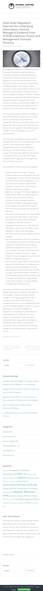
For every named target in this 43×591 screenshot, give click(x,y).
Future (26, 481)
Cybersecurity (12, 478)
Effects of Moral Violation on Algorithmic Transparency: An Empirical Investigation (32, 347)
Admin (19, 46)
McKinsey (27, 496)
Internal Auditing (8, 441)
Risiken (12, 499)
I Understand (24, 589)
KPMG (6, 495)
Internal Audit (28, 485)
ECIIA (4, 481)
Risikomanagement (26, 499)
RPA (39, 499)
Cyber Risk (30, 474)
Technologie (19, 503)
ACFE (4, 470)
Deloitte (22, 477)
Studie (9, 503)
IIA (18, 485)
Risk (35, 499)
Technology (7, 455)
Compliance (14, 470)
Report (8, 499)
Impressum (29, 537)
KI (37, 492)
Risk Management (9, 446)
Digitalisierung (31, 478)
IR (36, 492)
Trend (31, 503)
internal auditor (8, 492)
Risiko (16, 499)
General (17, 336)
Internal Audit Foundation (27, 488)
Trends (36, 503)
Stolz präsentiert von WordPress (21, 584)
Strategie (5, 503)
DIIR (37, 478)
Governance (7, 436)
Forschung (14, 481)
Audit (7, 470)
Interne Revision (24, 492)
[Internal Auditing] (21, 9)
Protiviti (34, 496)
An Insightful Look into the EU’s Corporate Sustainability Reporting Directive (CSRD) (12, 347)
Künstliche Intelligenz (16, 496)
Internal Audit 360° (10, 488)
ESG (7, 481)
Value (4, 506)
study (19, 89)
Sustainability (7, 450)
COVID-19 (20, 474)
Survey (13, 503)
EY (10, 481)
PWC (4, 499)
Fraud (20, 481)
